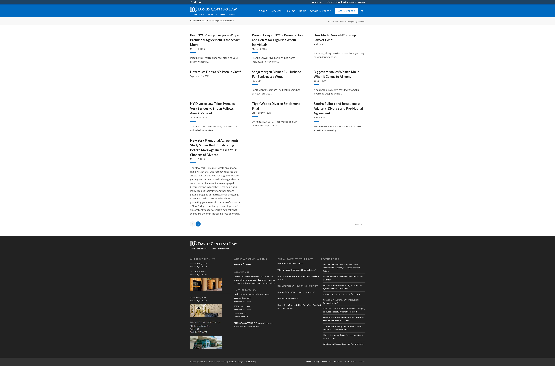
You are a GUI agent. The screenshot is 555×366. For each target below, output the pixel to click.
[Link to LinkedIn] (199, 2)
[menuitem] (318, 2)
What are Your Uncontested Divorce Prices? (297, 270)
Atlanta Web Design (235, 362)
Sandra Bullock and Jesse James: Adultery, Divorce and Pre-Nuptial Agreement (338, 108)
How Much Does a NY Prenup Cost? (215, 72)
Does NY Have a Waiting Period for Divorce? (342, 294)
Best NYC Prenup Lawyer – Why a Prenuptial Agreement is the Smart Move (215, 40)
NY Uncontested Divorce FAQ (290, 263)
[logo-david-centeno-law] (213, 10)
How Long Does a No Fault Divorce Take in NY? (298, 285)
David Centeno (240, 276)
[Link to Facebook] (191, 2)
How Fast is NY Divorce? (288, 298)
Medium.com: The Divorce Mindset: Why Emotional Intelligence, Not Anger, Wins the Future (341, 267)
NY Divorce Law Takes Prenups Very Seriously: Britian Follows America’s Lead (212, 108)
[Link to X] (195, 2)
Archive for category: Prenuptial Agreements (212, 20)
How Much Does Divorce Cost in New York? (296, 292)
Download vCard (241, 316)
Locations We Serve (242, 264)
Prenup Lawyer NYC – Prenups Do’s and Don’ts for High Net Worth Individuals (277, 40)
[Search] (362, 10)
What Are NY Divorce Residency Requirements (343, 344)
